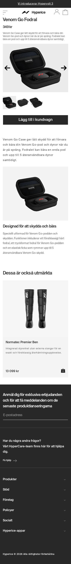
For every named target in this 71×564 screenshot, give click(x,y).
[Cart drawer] (64, 12)
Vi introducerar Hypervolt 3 (35, 3)
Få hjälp (7, 460)
